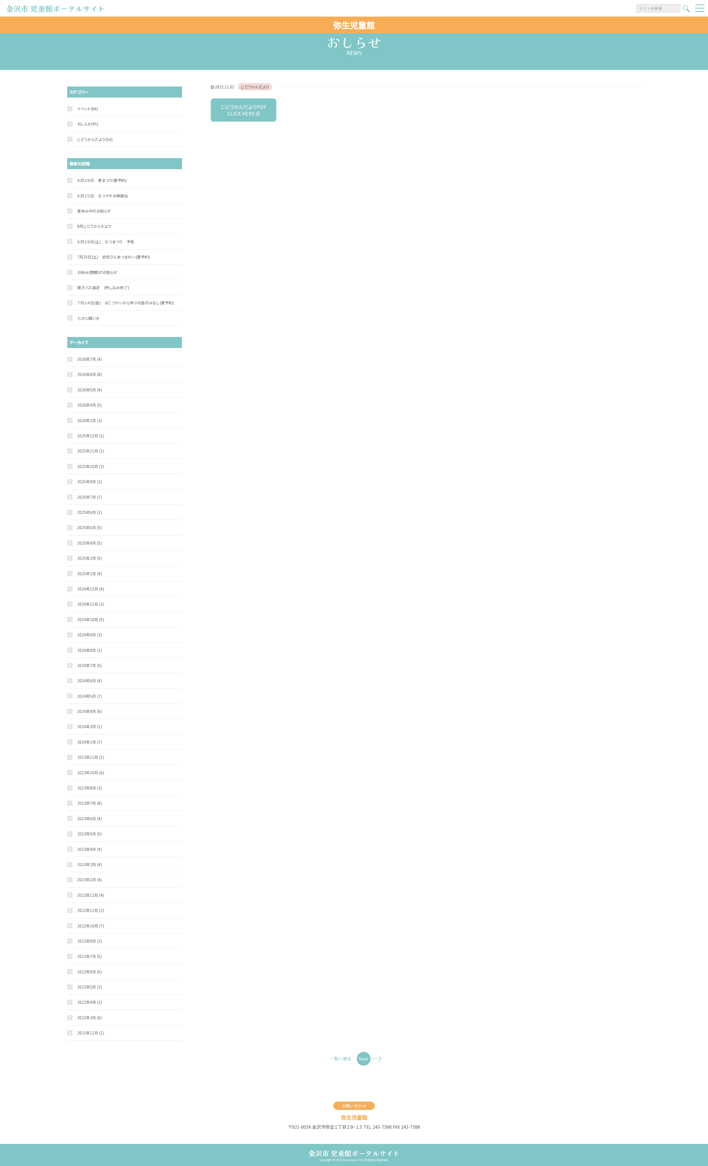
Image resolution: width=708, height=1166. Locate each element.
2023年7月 (89, 803)
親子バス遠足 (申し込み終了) (103, 287)
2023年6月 (89, 818)
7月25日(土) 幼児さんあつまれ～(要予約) (113, 257)
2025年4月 (89, 543)
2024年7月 (89, 665)
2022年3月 (89, 1017)
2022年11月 (90, 910)
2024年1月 (89, 742)
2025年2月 (89, 558)
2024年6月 (89, 680)
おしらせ (84, 124)
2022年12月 (90, 895)
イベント (84, 108)
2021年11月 (90, 1033)
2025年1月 (89, 573)
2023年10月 (90, 772)
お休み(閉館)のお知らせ (97, 272)
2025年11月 (90, 451)
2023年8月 (89, 788)
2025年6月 (89, 512)
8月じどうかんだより (94, 226)
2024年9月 (89, 634)
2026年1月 (89, 420)
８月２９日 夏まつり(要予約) (102, 180)
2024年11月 (90, 604)
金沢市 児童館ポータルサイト (354, 1153)
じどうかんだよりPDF (243, 110)
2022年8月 (89, 941)
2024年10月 (90, 619)
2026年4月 (89, 405)
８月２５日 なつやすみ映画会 (102, 195)
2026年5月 (89, 390)
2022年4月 (89, 1002)
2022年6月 (89, 971)
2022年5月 (89, 987)
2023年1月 (89, 879)
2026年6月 (89, 374)
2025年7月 (89, 497)
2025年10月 (90, 466)
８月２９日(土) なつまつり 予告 (105, 241)
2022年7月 (89, 956)
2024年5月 (89, 696)
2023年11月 (90, 757)
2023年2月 (89, 864)
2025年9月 (89, 481)
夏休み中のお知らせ (94, 211)
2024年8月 (89, 650)
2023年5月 (89, 833)
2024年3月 (89, 726)
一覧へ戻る (340, 1058)
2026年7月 (89, 359)
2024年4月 (89, 711)
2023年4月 (89, 849)
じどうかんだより (255, 87)
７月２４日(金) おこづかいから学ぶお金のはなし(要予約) (125, 302)
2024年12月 (90, 589)
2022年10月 (90, 926)
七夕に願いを (88, 318)
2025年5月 (89, 527)
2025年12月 (90, 435)
